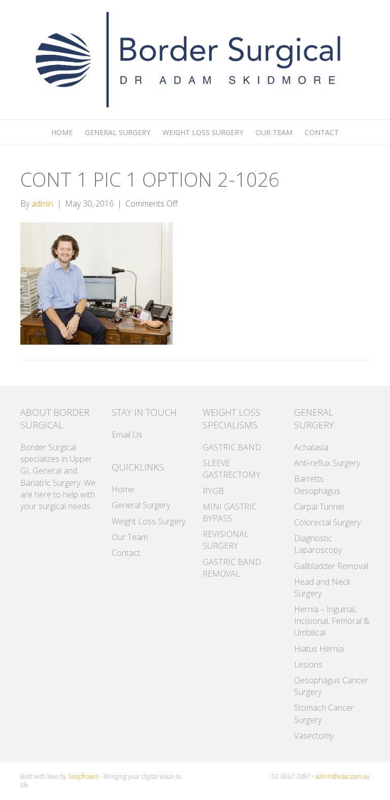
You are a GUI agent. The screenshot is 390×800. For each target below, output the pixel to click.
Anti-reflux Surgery (327, 463)
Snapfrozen (83, 776)
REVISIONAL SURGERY (226, 539)
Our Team (273, 132)
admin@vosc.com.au (342, 776)
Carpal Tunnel (319, 506)
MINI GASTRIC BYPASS (230, 512)
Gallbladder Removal (331, 566)
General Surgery (117, 132)
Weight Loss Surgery (202, 132)
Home (62, 132)
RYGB (213, 490)
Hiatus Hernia (319, 648)
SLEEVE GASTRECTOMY (232, 468)
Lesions (308, 664)
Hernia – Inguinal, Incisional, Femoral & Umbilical (332, 621)
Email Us (127, 434)
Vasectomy (314, 735)
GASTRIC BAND (232, 447)
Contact (322, 132)
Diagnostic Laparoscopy (318, 543)
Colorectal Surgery (327, 522)
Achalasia (311, 447)
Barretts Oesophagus (317, 484)
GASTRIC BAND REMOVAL (232, 567)
